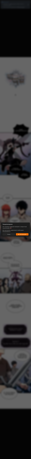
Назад (8, 234)
